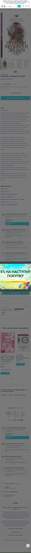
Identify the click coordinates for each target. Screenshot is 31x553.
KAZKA (5, 6)
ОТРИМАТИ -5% (15, 281)
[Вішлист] (26, 6)
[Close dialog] (29, 265)
